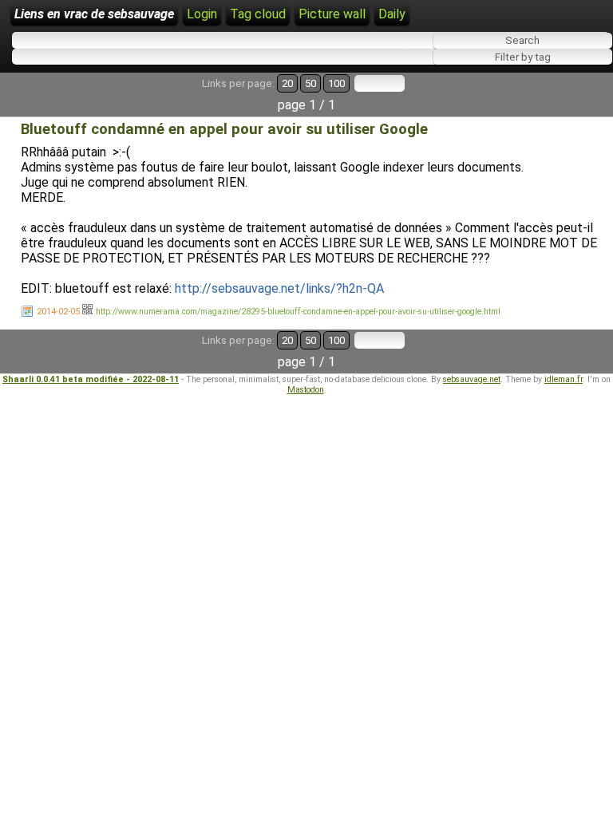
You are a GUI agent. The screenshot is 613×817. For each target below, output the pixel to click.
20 (287, 83)
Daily (391, 14)
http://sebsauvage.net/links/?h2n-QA (279, 288)
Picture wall (332, 14)
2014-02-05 (58, 311)
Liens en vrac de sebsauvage (94, 14)
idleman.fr (563, 379)
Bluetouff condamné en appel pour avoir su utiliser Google (224, 129)
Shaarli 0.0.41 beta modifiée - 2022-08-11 (90, 379)
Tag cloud (258, 14)
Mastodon (305, 390)
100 (336, 83)
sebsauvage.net (471, 379)
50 (310, 83)
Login (202, 14)
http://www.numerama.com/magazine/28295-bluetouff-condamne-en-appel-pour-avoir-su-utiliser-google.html (298, 311)
